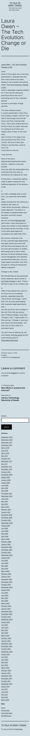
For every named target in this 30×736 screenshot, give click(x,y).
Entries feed (5, 710)
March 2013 (5, 453)
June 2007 (4, 499)
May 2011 (4, 464)
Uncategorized (15, 357)
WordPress (18, 729)
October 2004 (6, 584)
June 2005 (4, 563)
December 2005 (6, 547)
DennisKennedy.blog (9, 340)
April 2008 (4, 491)
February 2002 (6, 670)
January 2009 (6, 480)
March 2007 (5, 507)
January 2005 (6, 576)
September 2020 (7, 440)
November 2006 (6, 517)
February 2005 (6, 574)
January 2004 (6, 609)
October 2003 (6, 617)
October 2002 (6, 649)
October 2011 (5, 458)
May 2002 (4, 662)
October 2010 (5, 472)
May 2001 (4, 694)
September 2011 (6, 461)
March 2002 (5, 668)
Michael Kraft (20, 221)
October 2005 (6, 552)
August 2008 (5, 483)
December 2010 (6, 467)
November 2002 (6, 646)
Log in (3, 708)
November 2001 (6, 678)
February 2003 (6, 638)
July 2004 (4, 593)
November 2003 (6, 614)
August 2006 (5, 525)
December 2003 (6, 611)
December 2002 (6, 643)
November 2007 (6, 493)
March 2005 (5, 571)
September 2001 (6, 684)
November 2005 (6, 550)
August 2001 (5, 686)
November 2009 (6, 475)
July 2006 (4, 528)
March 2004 (5, 603)
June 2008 (4, 485)
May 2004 (4, 598)
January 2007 (5, 512)
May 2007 (4, 501)
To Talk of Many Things (13, 725)
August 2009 (5, 477)
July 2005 (4, 560)
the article (18, 335)
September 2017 (6, 442)
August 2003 (5, 622)
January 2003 (6, 641)
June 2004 (4, 595)
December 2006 (6, 515)
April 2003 (4, 633)
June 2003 (4, 627)
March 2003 (5, 635)
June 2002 (4, 660)
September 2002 (7, 652)
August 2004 (5, 590)
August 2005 (5, 558)
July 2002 (4, 657)
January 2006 (6, 544)
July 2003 (4, 625)
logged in (14, 373)
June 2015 (4, 450)
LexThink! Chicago (8, 281)
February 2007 (6, 509)
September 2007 (6, 496)
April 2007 (4, 504)
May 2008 (4, 488)
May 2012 (4, 456)
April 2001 (4, 697)
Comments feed (6, 713)
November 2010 (6, 469)
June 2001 (4, 692)
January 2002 (6, 673)
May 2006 (4, 533)
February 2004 (6, 606)
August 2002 (5, 654)
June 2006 (4, 531)
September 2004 (7, 587)
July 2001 (4, 689)
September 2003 (7, 619)
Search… (4, 416)
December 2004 (6, 579)
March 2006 (5, 539)
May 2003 (4, 630)
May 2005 (4, 566)
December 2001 (6, 676)
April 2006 (4, 536)
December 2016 (6, 445)
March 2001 (5, 700)
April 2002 (4, 665)
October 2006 (6, 520)
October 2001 (5, 681)
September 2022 (7, 437)
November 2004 (6, 582)
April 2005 (4, 568)
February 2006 (6, 542)
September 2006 (7, 523)
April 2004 (4, 601)
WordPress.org (6, 716)
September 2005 (7, 555)
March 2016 (5, 448)
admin (5, 355)
